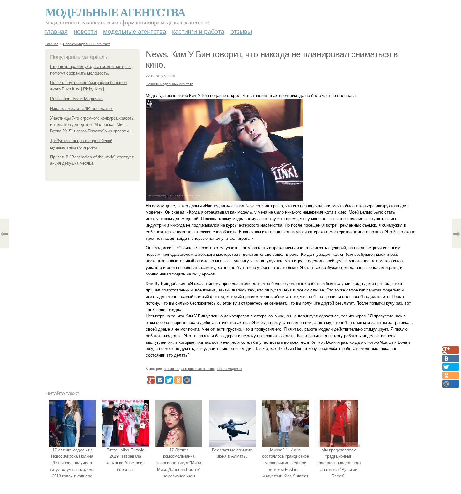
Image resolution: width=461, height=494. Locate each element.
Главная (56, 31)
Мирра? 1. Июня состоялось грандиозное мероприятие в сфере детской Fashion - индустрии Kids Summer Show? (285, 466)
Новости (85, 31)
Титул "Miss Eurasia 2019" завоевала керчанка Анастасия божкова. (125, 460)
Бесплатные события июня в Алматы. (232, 453)
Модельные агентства (115, 12)
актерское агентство (197, 369)
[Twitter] (169, 380)
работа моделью (229, 369)
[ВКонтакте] (160, 380)
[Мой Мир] (187, 380)
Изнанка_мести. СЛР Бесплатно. (81, 108)
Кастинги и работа (198, 31)
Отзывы (241, 31)
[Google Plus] (151, 380)
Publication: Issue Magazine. (76, 98)
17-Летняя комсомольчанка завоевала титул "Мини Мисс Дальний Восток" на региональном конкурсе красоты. (178, 466)
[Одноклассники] (178, 380)
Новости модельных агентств (86, 44)
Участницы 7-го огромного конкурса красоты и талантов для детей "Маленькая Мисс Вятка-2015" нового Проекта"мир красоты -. (92, 125)
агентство (171, 369)
